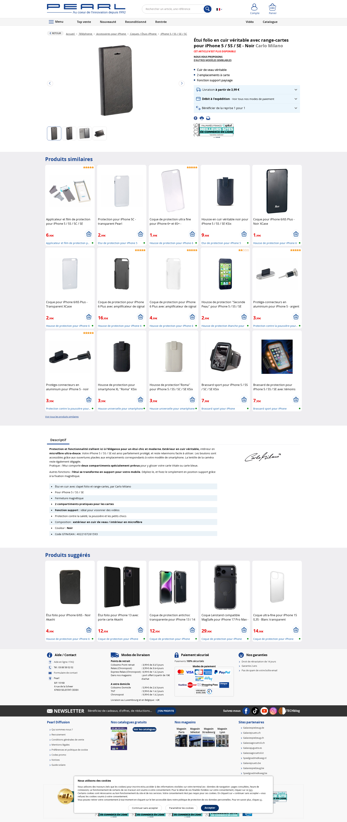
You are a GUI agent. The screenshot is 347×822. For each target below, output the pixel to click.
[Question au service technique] (209, 118)
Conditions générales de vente (68, 739)
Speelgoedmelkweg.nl (254, 758)
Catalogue (270, 22)
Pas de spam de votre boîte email (259, 670)
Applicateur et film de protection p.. (67, 243)
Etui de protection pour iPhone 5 (117, 243)
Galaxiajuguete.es (252, 748)
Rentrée (161, 22)
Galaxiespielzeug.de (253, 727)
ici (261, 799)
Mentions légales (61, 744)
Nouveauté (108, 22)
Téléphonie (85, 34)
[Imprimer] (203, 118)
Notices (56, 759)
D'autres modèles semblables (213, 60)
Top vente (84, 22)
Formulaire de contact (66, 672)
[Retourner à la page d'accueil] (86, 9)
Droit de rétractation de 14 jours (259, 661)
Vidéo (250, 22)
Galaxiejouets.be (252, 763)
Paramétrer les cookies (181, 808)
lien (250, 789)
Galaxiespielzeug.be (253, 768)
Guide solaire (58, 764)
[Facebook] (197, 118)
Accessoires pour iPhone (111, 34)
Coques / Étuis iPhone (143, 34)
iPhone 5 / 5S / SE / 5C (173, 34)
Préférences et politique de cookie (70, 749)
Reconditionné (135, 22)
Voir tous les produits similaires (62, 416)
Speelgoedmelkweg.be (255, 773)
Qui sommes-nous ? (62, 729)
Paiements (189, 661)
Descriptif (58, 440)
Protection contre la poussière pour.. (275, 326)
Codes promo (59, 754)
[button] (247, 89)
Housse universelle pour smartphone (120, 408)
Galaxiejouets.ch (252, 732)
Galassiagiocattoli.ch (254, 742)
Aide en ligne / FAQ (64, 661)
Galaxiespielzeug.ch (253, 737)
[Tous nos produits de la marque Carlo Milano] (263, 455)
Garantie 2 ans (249, 665)
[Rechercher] (207, 9)
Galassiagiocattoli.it (253, 753)
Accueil (70, 34)
